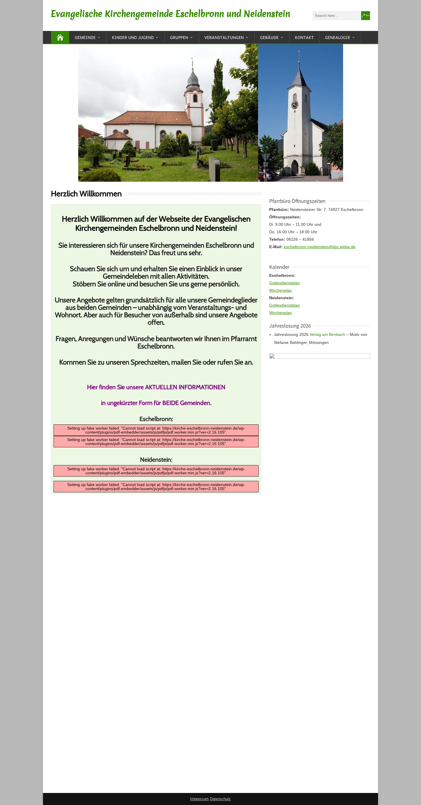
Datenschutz (220, 799)
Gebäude (269, 37)
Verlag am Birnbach (327, 334)
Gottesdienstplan (284, 283)
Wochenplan (280, 290)
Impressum (199, 799)
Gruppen (179, 37)
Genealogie (337, 37)
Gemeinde (85, 37)
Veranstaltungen (224, 37)
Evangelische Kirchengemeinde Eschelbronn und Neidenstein (170, 14)
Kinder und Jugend (133, 37)
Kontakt (304, 37)
